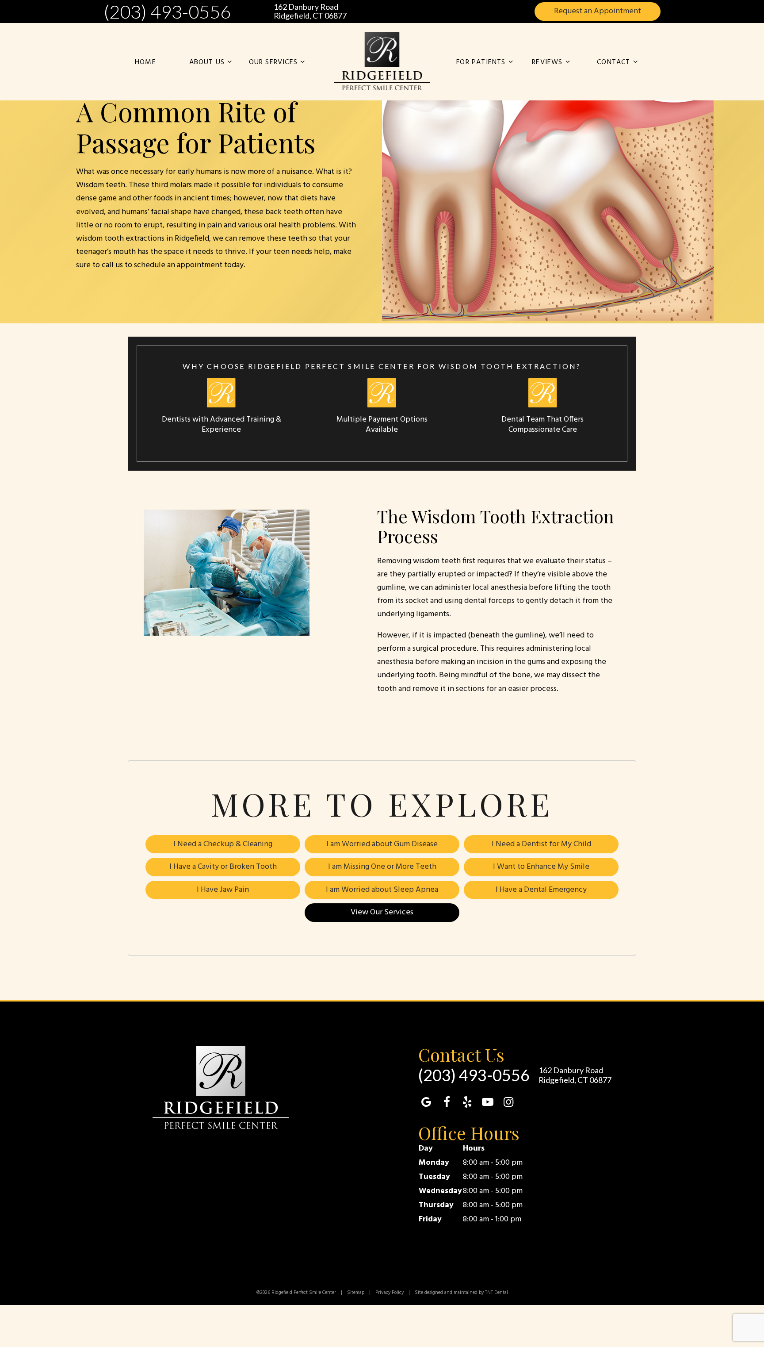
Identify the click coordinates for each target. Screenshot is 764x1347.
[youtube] (488, 1103)
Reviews (547, 62)
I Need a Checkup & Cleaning (222, 844)
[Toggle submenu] (229, 63)
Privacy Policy (389, 1293)
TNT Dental (496, 1293)
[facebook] (447, 1103)
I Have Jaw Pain (223, 889)
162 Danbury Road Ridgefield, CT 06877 (310, 11)
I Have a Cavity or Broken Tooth (223, 866)
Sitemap (355, 1293)
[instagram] (508, 1103)
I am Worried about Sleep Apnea (382, 889)
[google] (426, 1103)
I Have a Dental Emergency (541, 889)
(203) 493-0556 (167, 11)
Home (145, 62)
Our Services (273, 62)
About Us (207, 62)
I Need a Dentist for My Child (541, 844)
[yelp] (467, 1103)
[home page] (382, 61)
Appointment (597, 11)
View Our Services (382, 912)
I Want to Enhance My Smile (541, 866)
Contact (613, 62)
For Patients (480, 62)
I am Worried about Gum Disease (382, 844)
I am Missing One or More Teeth (382, 866)
